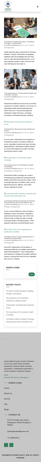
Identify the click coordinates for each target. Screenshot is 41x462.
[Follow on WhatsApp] (11, 445)
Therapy (6, 207)
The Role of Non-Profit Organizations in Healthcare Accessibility (19, 237)
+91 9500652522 (13, 438)
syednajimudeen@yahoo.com (18, 431)
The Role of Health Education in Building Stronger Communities (19, 42)
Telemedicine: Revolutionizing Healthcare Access (19, 130)
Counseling (7, 171)
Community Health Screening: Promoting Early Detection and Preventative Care (19, 202)
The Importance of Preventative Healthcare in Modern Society (20, 94)
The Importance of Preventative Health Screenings (18, 166)
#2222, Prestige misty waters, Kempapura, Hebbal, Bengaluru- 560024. (19, 422)
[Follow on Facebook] (6, 445)
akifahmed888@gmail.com (14, 45)
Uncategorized (9, 48)
